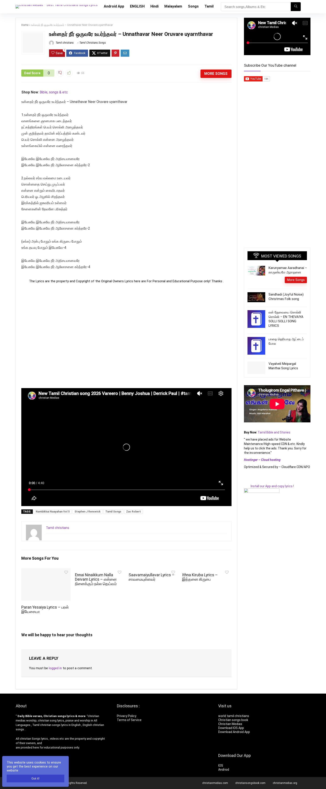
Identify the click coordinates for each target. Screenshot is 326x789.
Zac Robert (133, 511)
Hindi (154, 6)
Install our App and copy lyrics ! (269, 486)
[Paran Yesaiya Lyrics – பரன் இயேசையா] (46, 571)
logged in (55, 668)
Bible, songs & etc (54, 92)
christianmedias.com (215, 783)
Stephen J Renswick (87, 511)
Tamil (209, 6)
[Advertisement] (126, 335)
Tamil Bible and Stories (274, 432)
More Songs (216, 74)
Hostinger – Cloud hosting (262, 460)
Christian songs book (233, 720)
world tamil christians (233, 716)
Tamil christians (64, 42)
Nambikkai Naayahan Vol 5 (53, 511)
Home (24, 25)
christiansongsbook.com (250, 783)
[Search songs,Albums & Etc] (296, 6)
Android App (114, 6)
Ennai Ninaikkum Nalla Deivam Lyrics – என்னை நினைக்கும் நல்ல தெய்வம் (96, 579)
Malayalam (173, 6)
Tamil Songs (113, 511)
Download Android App (234, 732)
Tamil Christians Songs (92, 42)
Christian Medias (230, 724)
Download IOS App (231, 728)
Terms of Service (129, 720)
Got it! (35, 778)
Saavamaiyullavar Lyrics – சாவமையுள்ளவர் (152, 577)
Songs (193, 6)
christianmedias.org (285, 783)
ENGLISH (137, 6)
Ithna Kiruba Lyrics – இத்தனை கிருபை (200, 577)
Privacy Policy (126, 716)
